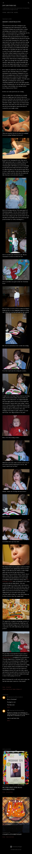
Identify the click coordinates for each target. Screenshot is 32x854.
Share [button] (3, 687)
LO (21, 689)
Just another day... (9, 5)
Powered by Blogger (17, 846)
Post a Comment (10, 836)
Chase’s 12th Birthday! (12, 834)
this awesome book (7, 657)
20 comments (9, 792)
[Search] (29, 2)
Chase (7, 689)
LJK (8, 710)
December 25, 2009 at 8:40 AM (17, 710)
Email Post (8, 687)
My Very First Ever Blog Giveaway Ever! (12, 788)
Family (10, 689)
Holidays (18, 689)
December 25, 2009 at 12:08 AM (15, 697)
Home (4, 12)
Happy (14, 689)
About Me (10, 12)
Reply (8, 707)
